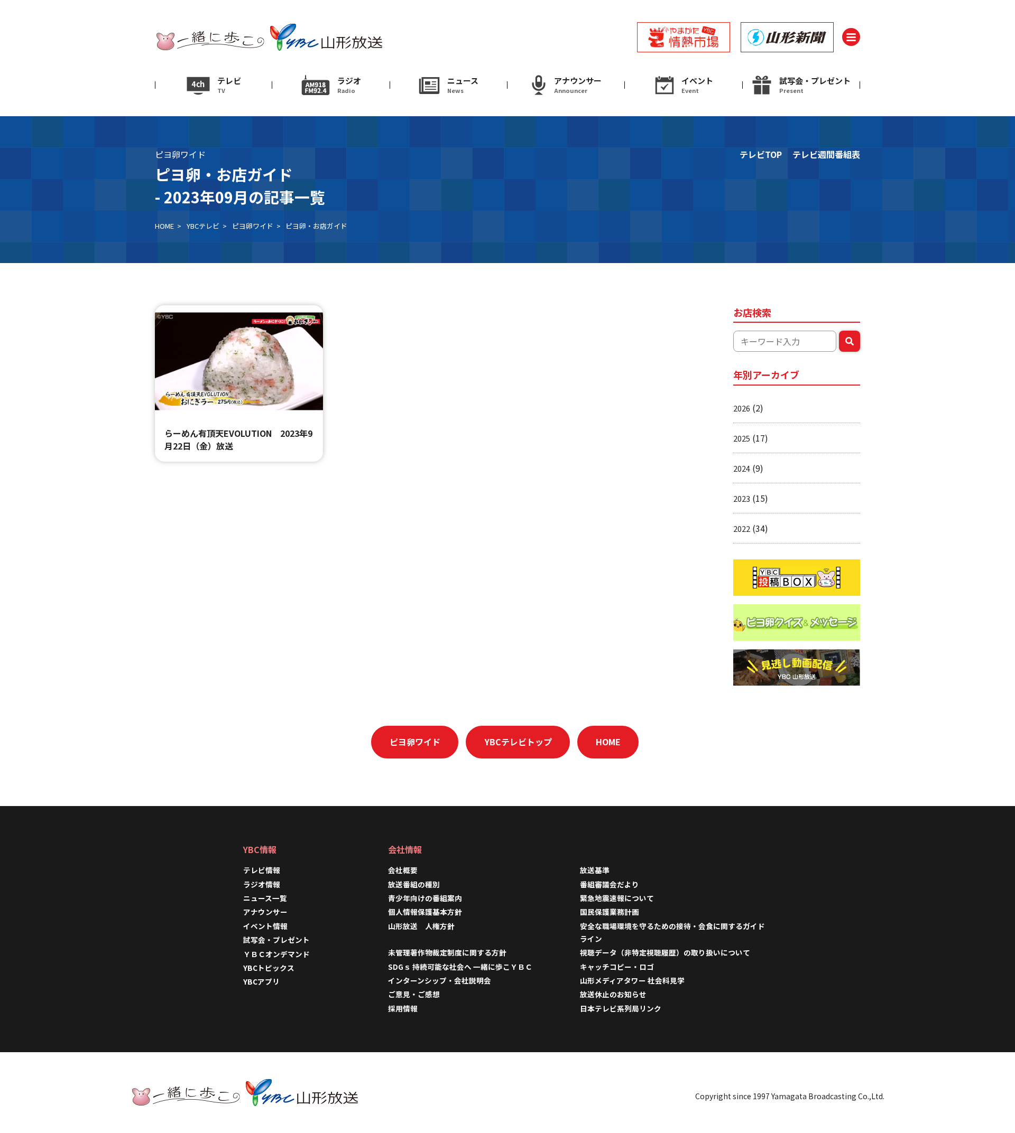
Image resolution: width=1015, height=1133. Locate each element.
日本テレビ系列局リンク (620, 1008)
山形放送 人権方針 (421, 926)
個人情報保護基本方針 (425, 911)
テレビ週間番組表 (826, 154)
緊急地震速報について (617, 898)
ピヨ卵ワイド (252, 226)
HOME (164, 226)
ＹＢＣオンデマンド (276, 954)
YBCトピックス (268, 967)
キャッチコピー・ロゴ (617, 966)
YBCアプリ (261, 981)
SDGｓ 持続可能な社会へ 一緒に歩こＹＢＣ (460, 966)
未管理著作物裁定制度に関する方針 (447, 952)
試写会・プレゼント (276, 939)
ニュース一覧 (265, 898)
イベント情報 (265, 926)
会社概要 (403, 870)
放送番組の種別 (414, 884)
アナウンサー (265, 911)
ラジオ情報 (261, 884)
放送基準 (595, 870)
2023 (741, 498)
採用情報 (406, 1008)
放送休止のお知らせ (613, 994)
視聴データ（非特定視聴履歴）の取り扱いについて (665, 952)
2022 (741, 528)
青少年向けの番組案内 (425, 898)
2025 (741, 438)
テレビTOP (761, 154)
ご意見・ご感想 (414, 994)
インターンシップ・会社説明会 (439, 980)
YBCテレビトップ (518, 741)
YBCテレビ (203, 226)
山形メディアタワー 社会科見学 (632, 980)
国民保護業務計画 (609, 911)
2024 (741, 468)
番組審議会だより (609, 884)
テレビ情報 (261, 870)
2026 (741, 408)
